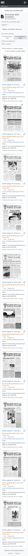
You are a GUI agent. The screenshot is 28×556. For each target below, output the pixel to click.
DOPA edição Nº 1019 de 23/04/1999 (12, 233)
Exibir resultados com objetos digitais (15, 51)
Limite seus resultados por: (14, 11)
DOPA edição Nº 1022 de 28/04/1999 (12, 431)
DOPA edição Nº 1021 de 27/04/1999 (12, 381)
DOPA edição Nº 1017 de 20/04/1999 (12, 134)
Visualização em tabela (21, 37)
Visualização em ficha (8, 37)
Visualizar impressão (8, 33)
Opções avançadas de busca (12, 29)
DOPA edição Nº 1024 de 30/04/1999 (12, 530)
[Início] (3, 3)
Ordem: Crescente (6, 44)
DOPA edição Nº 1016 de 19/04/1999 (12, 85)
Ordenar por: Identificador (8, 41)
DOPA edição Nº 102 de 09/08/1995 (12, 282)
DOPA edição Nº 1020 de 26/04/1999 (12, 332)
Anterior (10, 553)
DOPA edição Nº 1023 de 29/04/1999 (12, 480)
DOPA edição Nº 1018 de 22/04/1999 (12, 184)
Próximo (17, 553)
